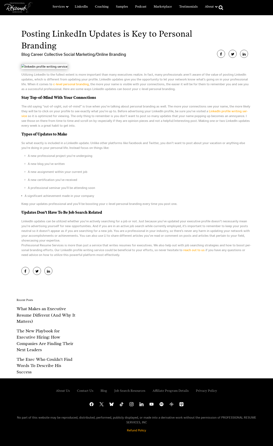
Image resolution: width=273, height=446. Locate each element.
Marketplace (163, 6)
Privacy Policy (206, 391)
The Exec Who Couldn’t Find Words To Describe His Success (44, 366)
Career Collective (47, 54)
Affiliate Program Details (170, 391)
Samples (122, 6)
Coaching (102, 6)
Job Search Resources (129, 391)
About (209, 6)
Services (59, 6)
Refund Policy (136, 430)
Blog (26, 54)
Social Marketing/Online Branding (95, 54)
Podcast (140, 6)
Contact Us (85, 391)
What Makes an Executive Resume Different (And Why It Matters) (46, 315)
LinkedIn (81, 6)
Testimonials (188, 6)
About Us (63, 391)
